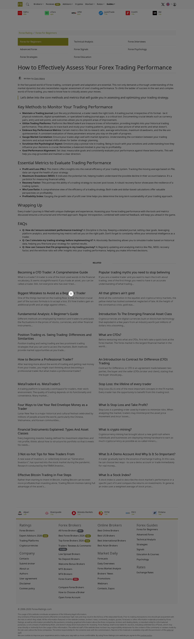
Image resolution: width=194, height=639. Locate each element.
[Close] (71, 294)
